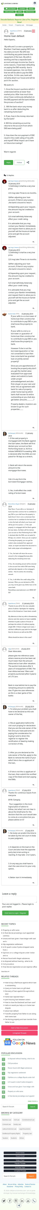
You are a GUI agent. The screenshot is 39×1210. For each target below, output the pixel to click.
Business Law (6, 1120)
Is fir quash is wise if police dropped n (20, 1082)
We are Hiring (12, 1184)
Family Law (17, 1124)
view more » (33, 1101)
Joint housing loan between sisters (17, 1000)
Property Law (27, 1133)
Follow (19, 162)
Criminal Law (6, 1124)
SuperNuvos (13, 31)
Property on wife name (11, 930)
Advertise (21, 1184)
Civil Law (16, 1120)
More (19, 15)
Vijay (9, 649)
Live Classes (11, 9)
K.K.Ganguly (11, 433)
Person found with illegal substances (16, 958)
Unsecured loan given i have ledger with (21, 1087)
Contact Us (27, 1186)
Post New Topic (20, 1167)
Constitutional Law (28, 1120)
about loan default (12, 1011)
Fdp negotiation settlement (13, 944)
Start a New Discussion (19, 1028)
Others (22, 1138)
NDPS (20, 12)
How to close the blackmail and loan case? (20, 1002)
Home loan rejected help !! (14, 997)
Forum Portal (20, 1156)
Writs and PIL (9, 12)
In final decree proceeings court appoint (21, 1096)
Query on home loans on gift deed (17, 988)
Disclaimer (10, 1186)
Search (32, 1107)
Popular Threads (20, 1163)
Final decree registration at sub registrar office (20, 967)
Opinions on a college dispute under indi (21, 1077)
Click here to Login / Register (15, 913)
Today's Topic (20, 1160)
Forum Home (20, 1153)
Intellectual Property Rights (11, 1133)
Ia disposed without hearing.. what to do (17, 961)
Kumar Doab (11, 314)
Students (14, 1138)
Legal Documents (24, 1129)
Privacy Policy (19, 1186)
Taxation (5, 1138)
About (4, 1184)
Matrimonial (30, 12)
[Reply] (33, 242)
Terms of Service (30, 1184)
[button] (33, 32)
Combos (22, 9)
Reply (8, 162)
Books (31, 9)
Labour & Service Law (9, 1129)
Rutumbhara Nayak (13, 504)
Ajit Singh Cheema (13, 181)
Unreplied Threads (19, 1033)
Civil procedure (8, 964)
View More (4, 971)
